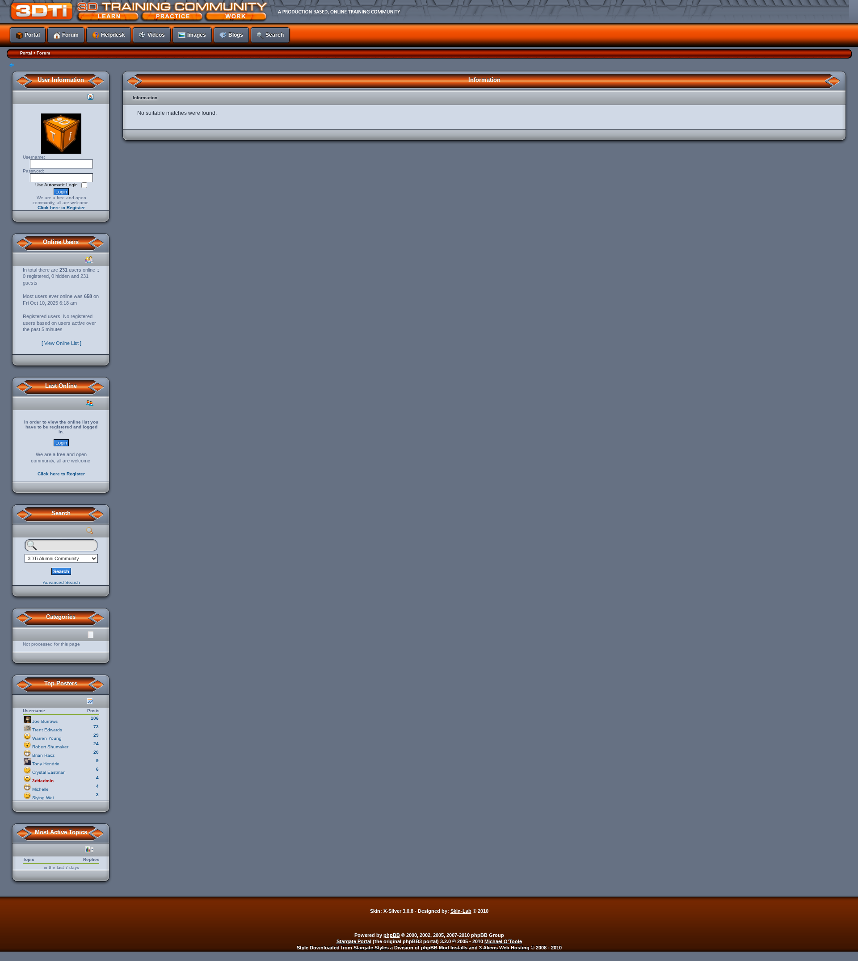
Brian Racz (43, 755)
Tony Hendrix (45, 763)
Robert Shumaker (50, 746)
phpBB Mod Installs (445, 947)
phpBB (391, 935)
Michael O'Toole (503, 941)
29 (96, 735)
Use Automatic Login (57, 184)
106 (95, 718)
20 (96, 752)
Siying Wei (43, 797)
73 (96, 726)
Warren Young (47, 738)
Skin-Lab (460, 911)
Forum (43, 53)
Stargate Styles (371, 947)
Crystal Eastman (49, 772)
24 (96, 743)
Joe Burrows (45, 721)
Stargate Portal (353, 941)
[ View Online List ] (61, 343)
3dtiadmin (43, 780)
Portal (26, 53)
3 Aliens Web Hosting (504, 947)
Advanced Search (61, 582)
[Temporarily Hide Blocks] (11, 65)
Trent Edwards (47, 729)
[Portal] (368, 11)
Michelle (40, 789)
